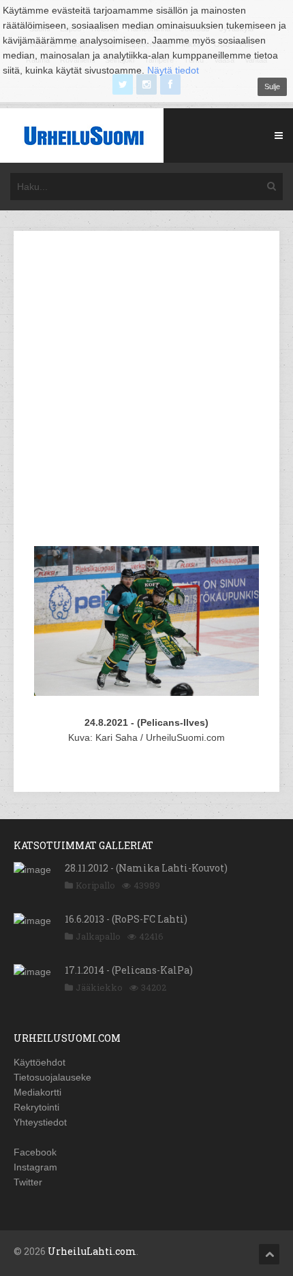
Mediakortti (37, 1092)
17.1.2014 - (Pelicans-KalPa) (129, 969)
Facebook (35, 1152)
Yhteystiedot (40, 1122)
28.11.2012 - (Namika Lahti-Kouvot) (146, 867)
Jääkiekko (99, 987)
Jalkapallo (98, 936)
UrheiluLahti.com (92, 1251)
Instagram (35, 1167)
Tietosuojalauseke (52, 1077)
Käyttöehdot (39, 1062)
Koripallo (95, 885)
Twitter (28, 1182)
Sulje (272, 86)
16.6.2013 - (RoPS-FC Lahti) (126, 918)
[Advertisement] (146, 390)
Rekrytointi (36, 1107)
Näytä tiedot (173, 70)
